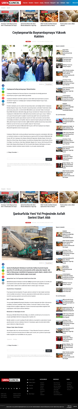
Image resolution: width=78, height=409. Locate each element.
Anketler (69, 384)
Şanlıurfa (9, 281)
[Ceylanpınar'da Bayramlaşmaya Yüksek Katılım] (27, 63)
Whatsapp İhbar (17, 395)
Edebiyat (62, 3)
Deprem (25, 3)
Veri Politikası (4, 397)
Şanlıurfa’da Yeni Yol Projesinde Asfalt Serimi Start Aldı (68, 59)
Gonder (48, 159)
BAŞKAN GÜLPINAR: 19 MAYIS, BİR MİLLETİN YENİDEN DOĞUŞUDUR (68, 128)
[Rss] (15, 388)
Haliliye (30, 281)
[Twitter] (4, 388)
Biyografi (52, 3)
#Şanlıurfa (9, 339)
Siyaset (36, 3)
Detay (70, 406)
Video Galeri (32, 382)
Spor (58, 3)
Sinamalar (56, 389)
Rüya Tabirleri (70, 387)
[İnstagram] (7, 388)
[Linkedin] (12, 388)
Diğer (68, 3)
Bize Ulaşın (31, 393)
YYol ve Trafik (57, 384)
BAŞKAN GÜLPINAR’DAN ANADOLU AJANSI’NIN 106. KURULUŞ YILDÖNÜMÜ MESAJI (68, 107)
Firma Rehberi (57, 393)
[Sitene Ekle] (20, 388)
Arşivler (31, 388)
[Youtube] (9, 388)
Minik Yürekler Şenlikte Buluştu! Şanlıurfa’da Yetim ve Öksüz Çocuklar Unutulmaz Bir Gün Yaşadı (68, 73)
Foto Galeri (32, 379)
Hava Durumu (57, 382)
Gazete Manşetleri (58, 394)
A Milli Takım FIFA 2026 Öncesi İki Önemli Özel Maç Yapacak (68, 134)
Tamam (70, 407)
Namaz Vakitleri (57, 386)
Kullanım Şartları (17, 393)
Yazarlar (31, 385)
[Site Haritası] (17, 388)
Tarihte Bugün (57, 387)
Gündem (31, 3)
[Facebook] (1, 388)
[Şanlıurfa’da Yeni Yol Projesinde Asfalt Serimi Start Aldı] (27, 243)
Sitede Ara (69, 382)
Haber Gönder (16, 397)
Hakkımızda (3, 393)
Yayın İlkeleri (4, 395)
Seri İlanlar (56, 391)
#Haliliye (15, 339)
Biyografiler (69, 386)
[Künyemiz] (28, 391)
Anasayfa (3, 7)
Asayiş (41, 3)
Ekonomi (46, 3)
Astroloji (69, 389)
